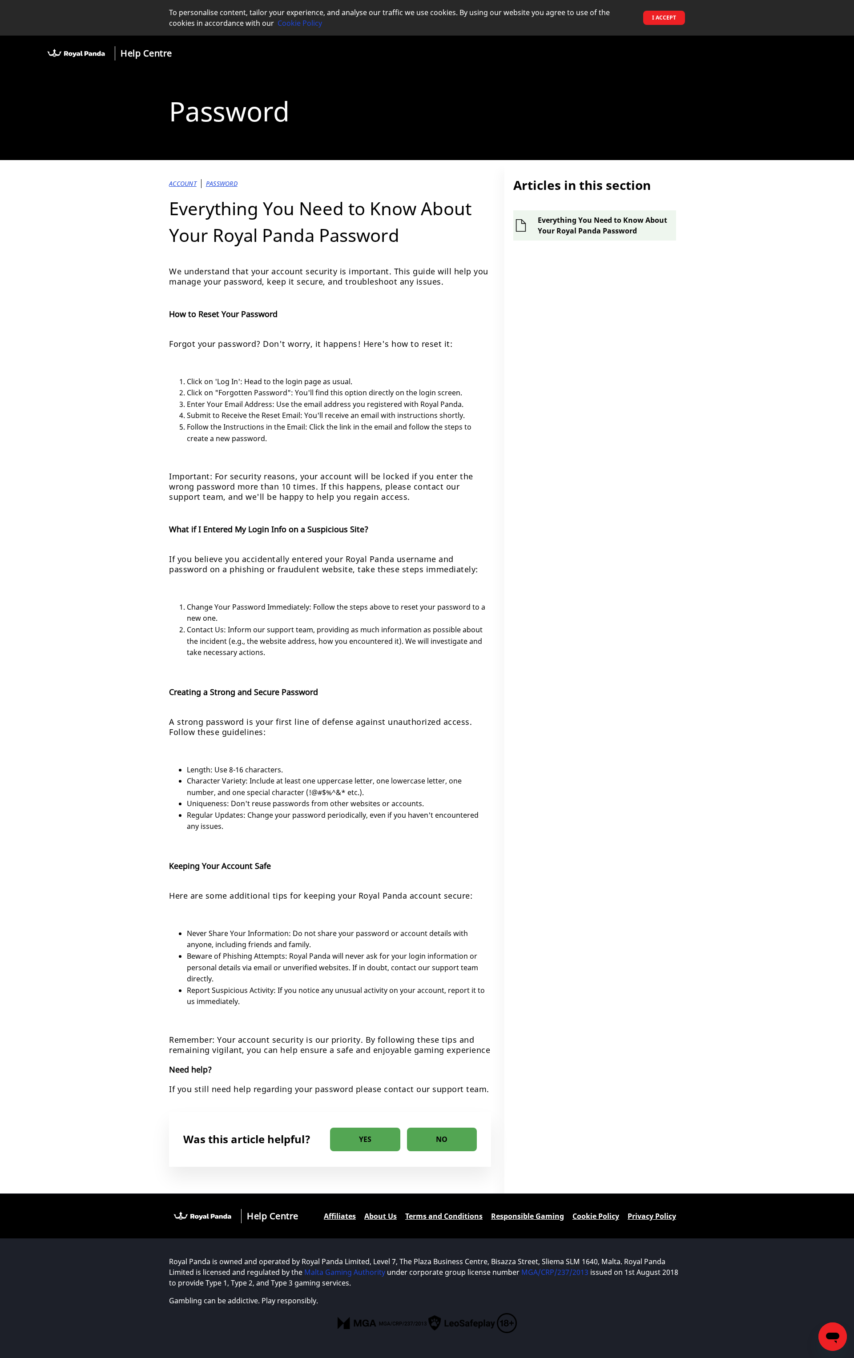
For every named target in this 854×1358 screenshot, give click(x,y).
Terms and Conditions (444, 1216)
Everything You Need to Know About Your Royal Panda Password (602, 225)
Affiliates (340, 1216)
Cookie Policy (300, 23)
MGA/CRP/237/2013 (554, 1272)
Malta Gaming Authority (344, 1272)
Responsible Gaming (527, 1216)
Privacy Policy (652, 1216)
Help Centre (146, 53)
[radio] (365, 1139)
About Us (380, 1216)
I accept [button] (664, 17)
